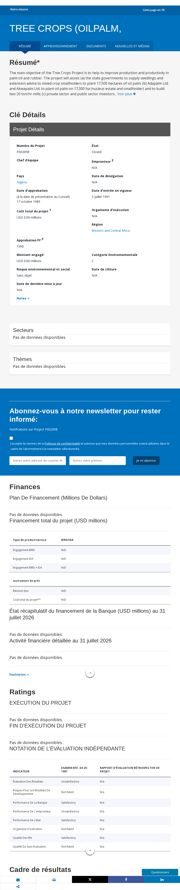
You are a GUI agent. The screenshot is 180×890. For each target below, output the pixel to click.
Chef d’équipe (27, 160)
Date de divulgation (107, 176)
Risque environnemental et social (43, 269)
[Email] (18, 879)
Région (97, 224)
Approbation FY (30, 239)
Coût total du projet (34, 210)
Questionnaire (160, 872)
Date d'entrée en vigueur (112, 190)
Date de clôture (104, 269)
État (95, 146)
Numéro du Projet (31, 146)
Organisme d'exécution (110, 210)
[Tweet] (90, 879)
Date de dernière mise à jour (39, 284)
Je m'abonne (146, 460)
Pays (20, 176)
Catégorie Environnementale (114, 255)
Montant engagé (30, 255)
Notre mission (19, 9)
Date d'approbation (32, 190)
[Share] (126, 879)
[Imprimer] (54, 879)
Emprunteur (102, 161)
